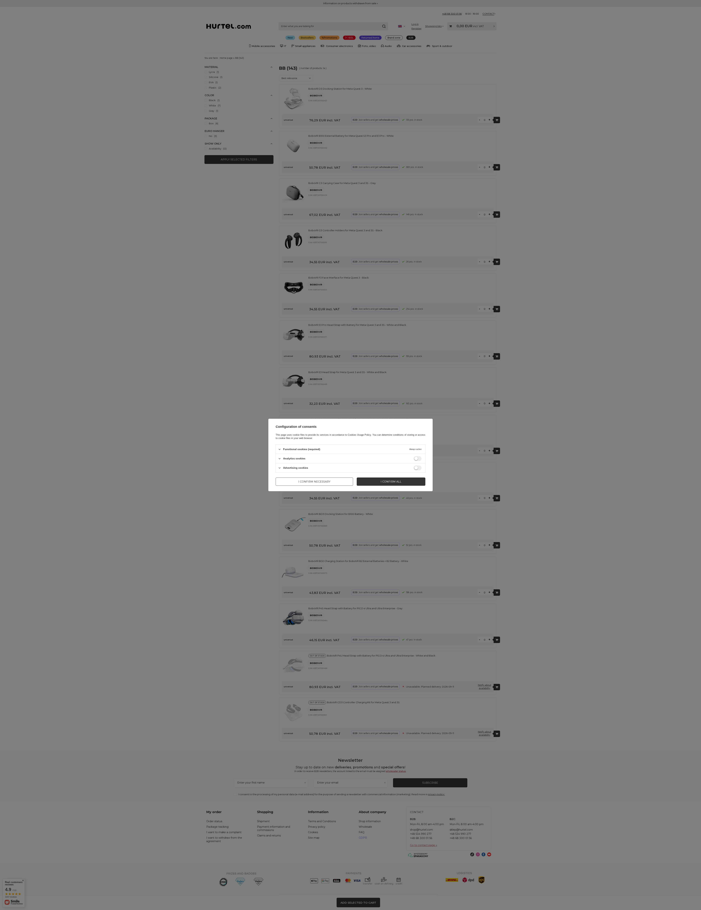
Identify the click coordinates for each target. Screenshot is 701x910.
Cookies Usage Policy (359, 434)
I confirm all (391, 481)
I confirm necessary (314, 481)
